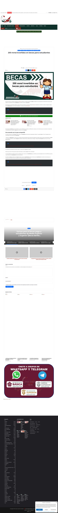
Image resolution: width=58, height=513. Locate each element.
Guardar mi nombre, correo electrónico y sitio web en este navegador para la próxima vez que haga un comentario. (21, 284)
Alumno (24, 48)
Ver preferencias (53, 509)
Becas (25, 50)
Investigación (6, 463)
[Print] (36, 189)
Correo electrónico (8, 281)
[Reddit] (34, 70)
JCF (5, 466)
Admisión (6, 421)
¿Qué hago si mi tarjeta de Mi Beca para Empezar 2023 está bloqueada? (10, 359)
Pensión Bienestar (7, 476)
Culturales (6, 446)
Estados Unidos (7, 458)
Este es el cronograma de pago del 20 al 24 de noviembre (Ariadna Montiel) (46, 359)
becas (34, 104)
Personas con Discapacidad (8, 480)
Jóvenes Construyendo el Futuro (9, 467)
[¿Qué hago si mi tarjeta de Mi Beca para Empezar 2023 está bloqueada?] (10, 326)
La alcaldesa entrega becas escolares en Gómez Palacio (34, 359)
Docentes (6, 451)
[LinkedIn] (30, 70)
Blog (32, 50)
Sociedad (6, 492)
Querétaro (6, 484)
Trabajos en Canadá (7, 496)
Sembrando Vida (7, 488)
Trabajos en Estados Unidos (8, 500)
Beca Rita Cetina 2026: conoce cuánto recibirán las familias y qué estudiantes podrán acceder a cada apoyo (26, 12)
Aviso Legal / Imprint (52, 511)
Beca (36, 423)
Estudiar (39, 50)
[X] (28, 70)
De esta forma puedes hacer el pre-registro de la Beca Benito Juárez (22, 359)
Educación (35, 50)
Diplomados (6, 450)
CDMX (5, 441)
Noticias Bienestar (7, 472)
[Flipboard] (34, 185)
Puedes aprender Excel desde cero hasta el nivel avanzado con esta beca (22, 112)
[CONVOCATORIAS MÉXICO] (6, 19)
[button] (56, 502)
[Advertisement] (29, 6)
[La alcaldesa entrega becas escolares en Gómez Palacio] (35, 326)
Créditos (6, 445)
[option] (29, 234)
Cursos (6, 447)
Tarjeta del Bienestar (32, 433)
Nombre (6, 277)
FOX (11, 219)
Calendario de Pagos (34, 427)
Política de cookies (40, 511)
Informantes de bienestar (8, 462)
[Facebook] (26, 70)
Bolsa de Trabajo (7, 438)
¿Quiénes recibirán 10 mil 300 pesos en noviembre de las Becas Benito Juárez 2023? (29, 233)
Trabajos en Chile (7, 497)
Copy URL (34, 182)
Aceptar (39, 509)
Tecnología (6, 493)
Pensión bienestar (32, 430)
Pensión (6, 475)
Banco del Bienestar (7, 429)
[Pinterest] (32, 70)
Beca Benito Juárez (32, 424)
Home (21, 48)
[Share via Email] (34, 189)
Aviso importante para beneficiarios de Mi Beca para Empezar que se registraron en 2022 (25, 164)
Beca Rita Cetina (38, 424)
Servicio (6, 489)
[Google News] (28, 185)
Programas (6, 483)
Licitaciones (6, 468)
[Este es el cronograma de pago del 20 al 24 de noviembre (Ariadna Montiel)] (47, 326)
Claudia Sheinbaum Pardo (8, 442)
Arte (5, 426)
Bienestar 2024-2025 (8, 434)
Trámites (6, 501)
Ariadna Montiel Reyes (8, 425)
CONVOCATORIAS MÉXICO (28, 508)
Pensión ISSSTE (7, 479)
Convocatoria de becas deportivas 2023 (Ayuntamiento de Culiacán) (21, 145)
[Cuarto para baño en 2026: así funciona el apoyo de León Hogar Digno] (26, 497)
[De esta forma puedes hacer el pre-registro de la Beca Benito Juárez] (23, 326)
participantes (28, 105)
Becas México (29, 50)
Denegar (46, 509)
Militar (5, 471)
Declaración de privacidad (46, 511)
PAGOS (3, 28)
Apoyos (22, 50)
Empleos (6, 455)
